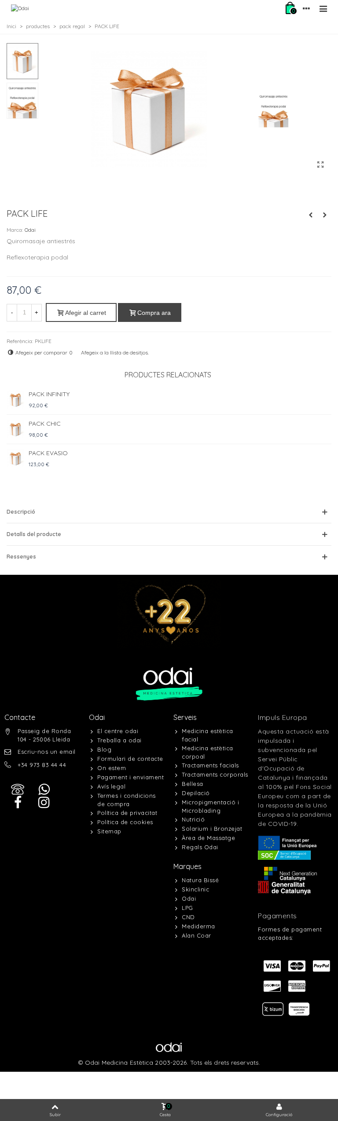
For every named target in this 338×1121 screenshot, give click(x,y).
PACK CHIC (45, 423)
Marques (187, 866)
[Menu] (323, 8)
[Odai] (20, 8)
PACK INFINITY (49, 394)
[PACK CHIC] (15, 429)
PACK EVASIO (48, 453)
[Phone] (17, 789)
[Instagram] (44, 802)
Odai (30, 229)
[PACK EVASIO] (15, 459)
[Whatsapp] (44, 789)
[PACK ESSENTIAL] (310, 215)
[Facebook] (17, 802)
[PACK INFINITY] (15, 400)
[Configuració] (306, 8)
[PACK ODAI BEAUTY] (324, 215)
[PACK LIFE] (320, 164)
